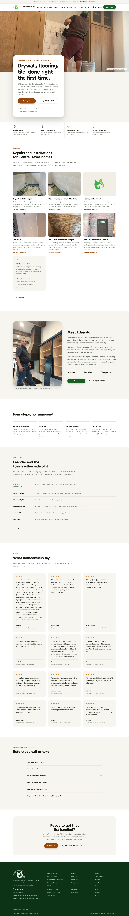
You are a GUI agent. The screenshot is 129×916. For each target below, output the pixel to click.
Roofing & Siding (52, 883)
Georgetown (74, 883)
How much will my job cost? (36, 775)
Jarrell (73, 886)
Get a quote (109, 7)
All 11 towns (19, 529)
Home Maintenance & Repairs (96, 240)
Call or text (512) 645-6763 (97, 381)
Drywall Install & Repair (22, 199)
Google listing (17, 909)
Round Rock (74, 889)
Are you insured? (32, 769)
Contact (81, 7)
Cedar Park (74, 879)
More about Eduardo (76, 381)
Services (39, 7)
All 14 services (20, 297)
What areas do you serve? (35, 762)
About (63, 7)
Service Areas (48, 7)
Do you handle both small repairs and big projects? (44, 796)
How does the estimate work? (37, 782)
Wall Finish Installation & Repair (61, 240)
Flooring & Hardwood (92, 199)
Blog (75, 7)
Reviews (69, 7)
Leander (73, 873)
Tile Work (17, 240)
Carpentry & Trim (52, 873)
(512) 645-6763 (97, 7)
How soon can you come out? (37, 789)
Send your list (20, 287)
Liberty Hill (74, 876)
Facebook (25, 909)
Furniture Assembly (52, 876)
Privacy (87, 7)
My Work (56, 7)
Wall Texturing (51, 886)
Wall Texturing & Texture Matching (62, 199)
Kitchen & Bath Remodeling (55, 879)
